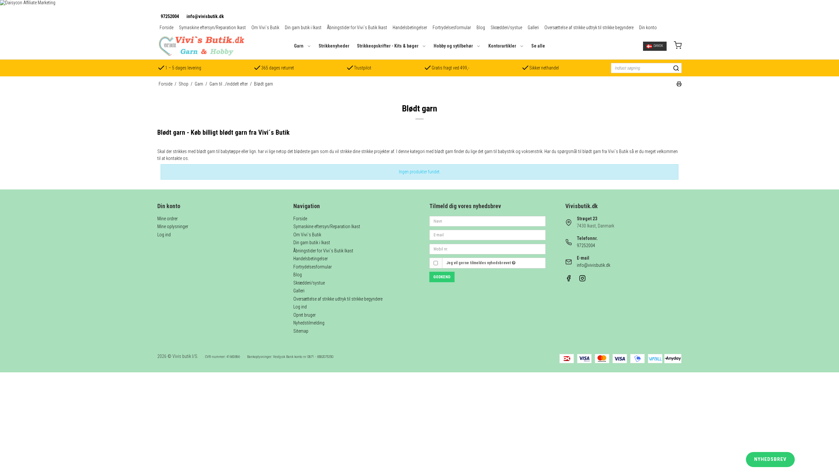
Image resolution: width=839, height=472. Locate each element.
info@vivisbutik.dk (205, 16)
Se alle (538, 46)
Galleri (533, 27)
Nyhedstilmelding (308, 322)
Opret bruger (304, 315)
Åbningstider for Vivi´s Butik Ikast (357, 27)
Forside (166, 27)
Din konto (648, 27)
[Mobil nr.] (487, 248)
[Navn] (487, 220)
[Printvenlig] (679, 85)
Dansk (658, 46)
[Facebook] (568, 280)
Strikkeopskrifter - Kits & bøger (388, 46)
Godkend (441, 277)
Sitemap (300, 331)
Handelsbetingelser (410, 27)
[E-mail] (487, 234)
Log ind (164, 234)
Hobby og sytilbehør (453, 46)
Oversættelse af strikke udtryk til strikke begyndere (589, 27)
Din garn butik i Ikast (303, 27)
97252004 (170, 16)
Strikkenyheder (334, 46)
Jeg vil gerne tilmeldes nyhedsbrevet (479, 263)
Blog (481, 27)
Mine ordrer (167, 218)
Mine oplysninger (172, 226)
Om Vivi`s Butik (265, 27)
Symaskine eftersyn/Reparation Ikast (212, 27)
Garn (298, 46)
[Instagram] (582, 280)
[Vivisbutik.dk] (201, 46)
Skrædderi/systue (506, 27)
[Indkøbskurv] (678, 46)
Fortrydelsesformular (452, 27)
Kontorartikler (502, 46)
